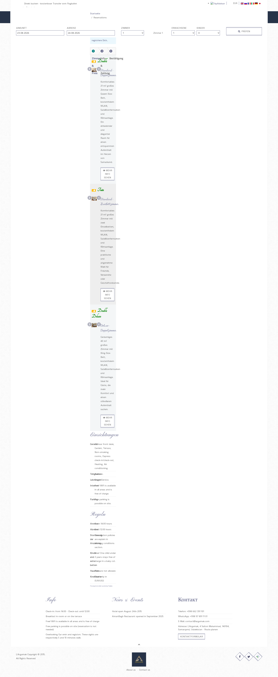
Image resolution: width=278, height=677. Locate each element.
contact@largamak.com (197, 621)
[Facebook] (240, 656)
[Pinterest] (258, 656)
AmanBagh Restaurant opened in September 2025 (137, 616)
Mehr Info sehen (108, 174)
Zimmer (125, 28)
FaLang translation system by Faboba (101, 586)
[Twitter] (249, 656)
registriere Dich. (99, 40)
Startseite (95, 13)
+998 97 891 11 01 (198, 616)
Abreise (71, 28)
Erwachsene (178, 28)
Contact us (144, 669)
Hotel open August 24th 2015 (127, 611)
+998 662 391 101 (195, 611)
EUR (235, 3)
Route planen (211, 629)
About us (131, 669)
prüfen (245, 31)
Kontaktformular (191, 636)
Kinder (201, 28)
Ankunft (21, 28)
